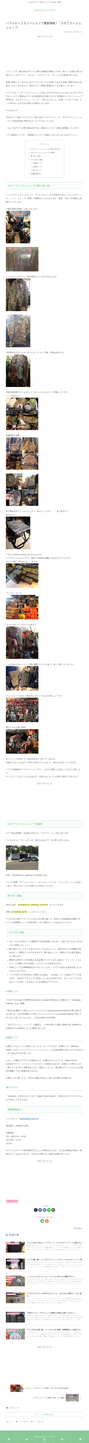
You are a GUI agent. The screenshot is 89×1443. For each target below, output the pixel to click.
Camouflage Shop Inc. (29, 1119)
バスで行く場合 (37, 160)
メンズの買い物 (12, 1201)
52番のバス (37, 163)
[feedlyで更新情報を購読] (42, 1221)
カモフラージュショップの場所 (43, 153)
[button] (53, 1210)
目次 (41, 144)
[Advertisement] (44, 53)
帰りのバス (37, 170)
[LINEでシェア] (49, 1210)
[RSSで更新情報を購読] (47, 1221)
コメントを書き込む (44, 1414)
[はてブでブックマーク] (44, 1210)
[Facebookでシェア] (40, 1210)
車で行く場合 (36, 156)
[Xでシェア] (36, 1210)
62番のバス (37, 167)
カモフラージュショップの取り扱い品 (45, 149)
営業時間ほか (36, 174)
